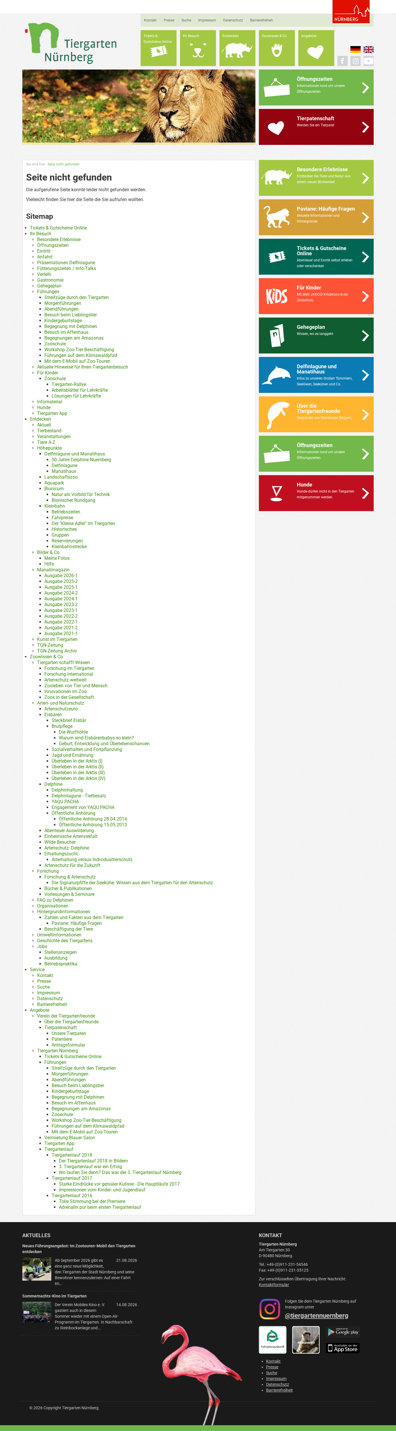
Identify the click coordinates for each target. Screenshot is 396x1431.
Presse (169, 20)
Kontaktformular (274, 1284)
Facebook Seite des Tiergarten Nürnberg (342, 61)
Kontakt (150, 20)
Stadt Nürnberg (351, 11)
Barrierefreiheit (261, 20)
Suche (186, 20)
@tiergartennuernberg (316, 1315)
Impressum (207, 20)
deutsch (355, 49)
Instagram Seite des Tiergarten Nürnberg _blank (355, 61)
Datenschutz (233, 20)
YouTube (369, 61)
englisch (369, 49)
